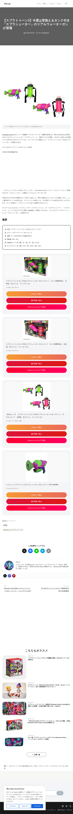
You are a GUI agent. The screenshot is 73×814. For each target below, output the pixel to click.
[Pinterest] (13, 576)
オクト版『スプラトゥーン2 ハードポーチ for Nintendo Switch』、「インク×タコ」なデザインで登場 (48, 738)
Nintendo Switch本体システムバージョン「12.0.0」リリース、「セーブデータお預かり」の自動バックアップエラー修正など (18, 590)
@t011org (45, 33)
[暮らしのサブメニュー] (47, 3)
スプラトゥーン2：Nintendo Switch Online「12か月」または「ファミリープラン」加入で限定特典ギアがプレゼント (49, 686)
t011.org (7, 4)
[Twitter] (5, 576)
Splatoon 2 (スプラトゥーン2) (14, 530)
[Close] (43, 787)
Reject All (25, 806)
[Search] (59, 793)
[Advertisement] (36, 61)
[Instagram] (9, 576)
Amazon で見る (36, 294)
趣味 (6, 525)
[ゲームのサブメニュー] (41, 3)
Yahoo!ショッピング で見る (37, 307)
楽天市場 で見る (36, 300)
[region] (25, 798)
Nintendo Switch (7, 135)
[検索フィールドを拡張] (66, 3)
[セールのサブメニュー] (61, 3)
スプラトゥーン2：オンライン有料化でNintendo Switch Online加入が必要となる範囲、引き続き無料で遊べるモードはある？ (49, 705)
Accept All (37, 806)
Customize (12, 806)
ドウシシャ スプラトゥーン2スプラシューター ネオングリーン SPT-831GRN (32, 485)
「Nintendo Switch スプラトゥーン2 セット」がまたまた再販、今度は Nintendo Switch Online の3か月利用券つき (49, 721)
